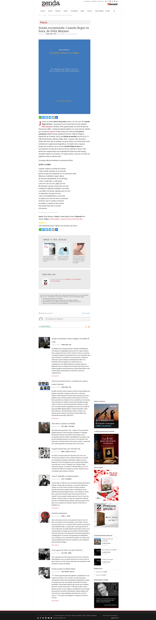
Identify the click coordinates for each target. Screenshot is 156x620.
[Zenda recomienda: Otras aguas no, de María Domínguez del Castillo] (49, 249)
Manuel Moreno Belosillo (68, 451)
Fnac (69, 219)
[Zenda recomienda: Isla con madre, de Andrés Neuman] (64, 249)
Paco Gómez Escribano (67, 426)
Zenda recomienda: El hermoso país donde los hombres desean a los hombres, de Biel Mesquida (79, 259)
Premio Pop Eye (113, 615)
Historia (57, 11)
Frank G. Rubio (65, 516)
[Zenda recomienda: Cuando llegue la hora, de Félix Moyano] (64, 76)
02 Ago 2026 (105, 545)
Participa (89, 615)
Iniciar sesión (86, 313)
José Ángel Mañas (66, 553)
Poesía (50, 11)
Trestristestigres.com (59, 615)
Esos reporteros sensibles (109, 550)
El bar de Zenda (106, 543)
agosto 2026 (99, 572)
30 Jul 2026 (104, 554)
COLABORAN (87, 1)
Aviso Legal (68, 615)
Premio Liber (106, 615)
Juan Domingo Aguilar (67, 571)
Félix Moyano (62, 34)
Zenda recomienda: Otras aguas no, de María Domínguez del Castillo (49, 259)
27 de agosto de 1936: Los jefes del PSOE (67, 550)
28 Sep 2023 (41, 34)
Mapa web (94, 615)
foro (46, 296)
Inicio (40, 15)
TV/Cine (89, 11)
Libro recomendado (71, 34)
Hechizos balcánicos (59, 513)
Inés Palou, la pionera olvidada (63, 423)
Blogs (82, 11)
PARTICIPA (101, 1)
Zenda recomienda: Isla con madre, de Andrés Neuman (63, 258)
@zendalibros (77, 279)
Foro (107, 11)
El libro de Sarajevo (107, 559)
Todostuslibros (54, 219)
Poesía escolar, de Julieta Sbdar (63, 569)
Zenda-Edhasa (99, 11)
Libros (65, 11)
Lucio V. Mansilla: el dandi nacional (65, 476)
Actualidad (74, 11)
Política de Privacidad (76, 615)
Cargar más (64, 607)
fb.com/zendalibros (56, 281)
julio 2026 (99, 575)
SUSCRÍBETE (94, 1)
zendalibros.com (51, 34)
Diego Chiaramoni (66, 479)
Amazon (64, 219)
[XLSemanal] (112, 4)
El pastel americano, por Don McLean (66, 449)
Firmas (43, 11)
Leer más (54, 376)
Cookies (84, 615)
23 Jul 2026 (104, 563)
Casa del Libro (78, 219)
